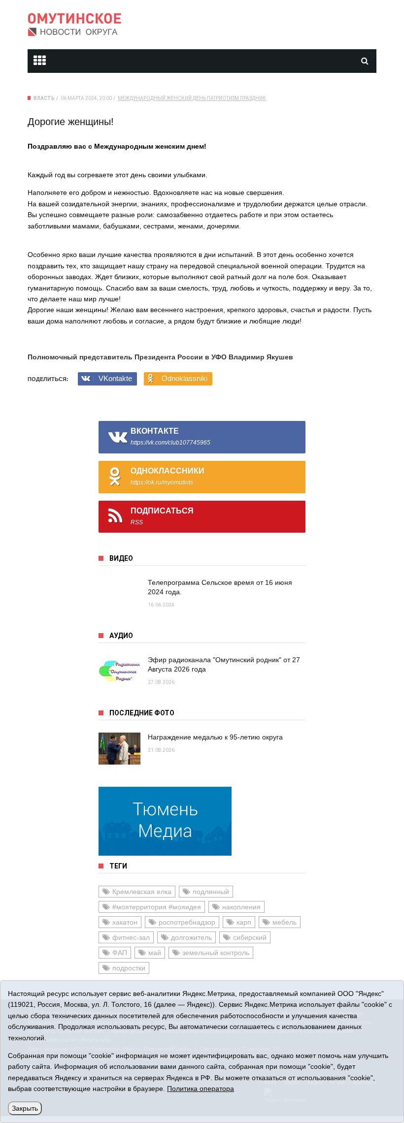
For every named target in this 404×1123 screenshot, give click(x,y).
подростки (128, 968)
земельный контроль (215, 953)
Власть (44, 98)
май (154, 953)
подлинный (211, 892)
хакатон (124, 922)
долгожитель (191, 937)
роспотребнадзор (187, 922)
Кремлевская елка (141, 892)
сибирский (250, 937)
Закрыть (25, 1108)
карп (243, 922)
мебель (284, 922)
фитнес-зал (131, 937)
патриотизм (223, 98)
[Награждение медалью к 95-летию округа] (119, 749)
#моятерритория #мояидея (156, 907)
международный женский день (162, 98)
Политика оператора (200, 1088)
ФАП (119, 953)
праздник (253, 98)
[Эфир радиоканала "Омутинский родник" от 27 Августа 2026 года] (119, 671)
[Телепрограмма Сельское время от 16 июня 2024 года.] (119, 594)
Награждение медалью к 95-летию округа (215, 737)
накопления (241, 907)
